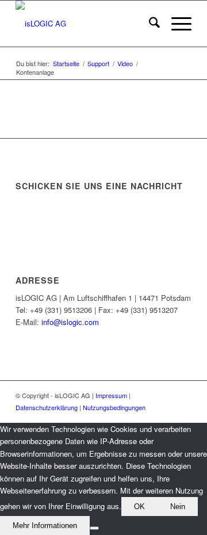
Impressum (111, 395)
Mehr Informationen (45, 525)
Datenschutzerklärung (47, 407)
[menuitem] (148, 24)
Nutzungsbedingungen (114, 407)
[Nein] (94, 528)
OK (139, 506)
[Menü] (175, 24)
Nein (177, 506)
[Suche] (148, 24)
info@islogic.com (70, 321)
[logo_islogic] (86, 24)
